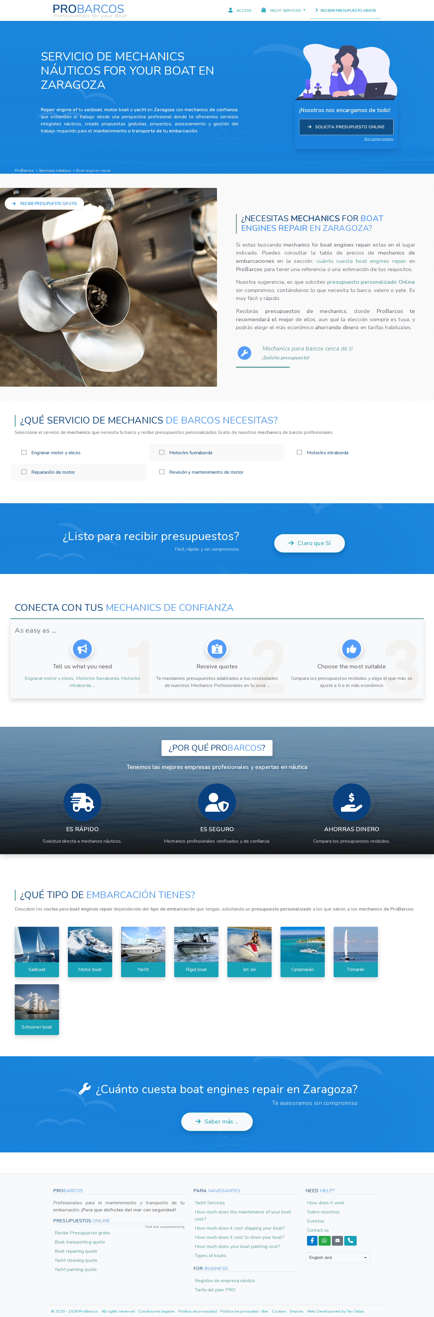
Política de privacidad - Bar (244, 1311)
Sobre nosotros (323, 1212)
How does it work (326, 1203)
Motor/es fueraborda (97, 678)
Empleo (297, 1311)
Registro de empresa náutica (225, 1280)
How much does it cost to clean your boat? (240, 1237)
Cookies (279, 1311)
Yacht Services (210, 1203)
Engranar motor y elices (49, 678)
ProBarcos (24, 170)
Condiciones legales (156, 1311)
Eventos (315, 1221)
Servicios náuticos (55, 170)
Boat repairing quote (76, 1251)
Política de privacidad (197, 1311)
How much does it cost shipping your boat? (240, 1228)
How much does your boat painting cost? (237, 1246)
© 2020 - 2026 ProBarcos (74, 1311)
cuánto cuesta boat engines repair (362, 261)
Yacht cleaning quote (76, 1260)
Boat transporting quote (80, 1242)
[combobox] (338, 1258)
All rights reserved (118, 1311)
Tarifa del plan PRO (215, 1290)
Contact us (318, 1230)
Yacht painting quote (76, 1269)
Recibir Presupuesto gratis (82, 1233)
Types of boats (210, 1255)
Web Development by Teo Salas (335, 1311)
